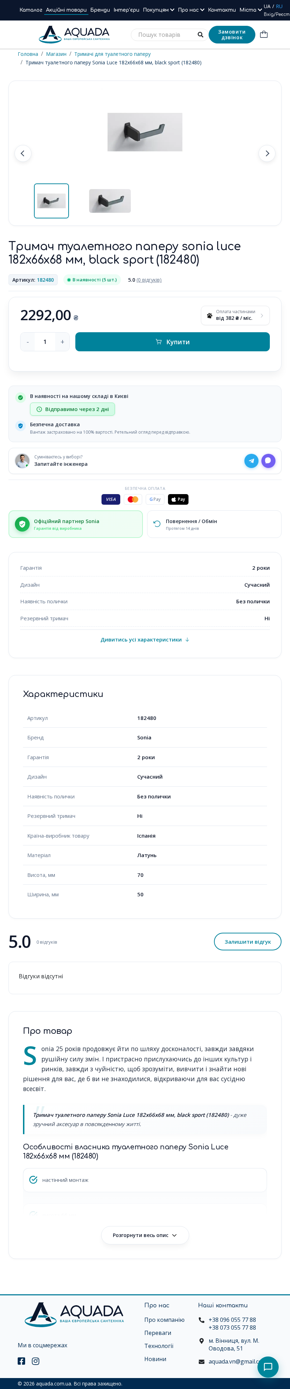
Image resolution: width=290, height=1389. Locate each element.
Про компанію (164, 1320)
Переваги (157, 1333)
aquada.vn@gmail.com (238, 1361)
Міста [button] (248, 10)
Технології (158, 1346)
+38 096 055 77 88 (232, 1320)
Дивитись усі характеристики (141, 639)
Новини (155, 1359)
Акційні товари (66, 10)
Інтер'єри (126, 10)
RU (279, 6)
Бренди (100, 10)
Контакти (222, 10)
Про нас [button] (189, 10)
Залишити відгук (248, 941)
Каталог (30, 10)
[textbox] (169, 35)
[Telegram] (251, 461)
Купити (178, 342)
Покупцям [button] (156, 10)
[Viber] (268, 461)
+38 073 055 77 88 (232, 1327)
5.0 (145, 279)
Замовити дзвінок (232, 34)
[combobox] (170, 35)
